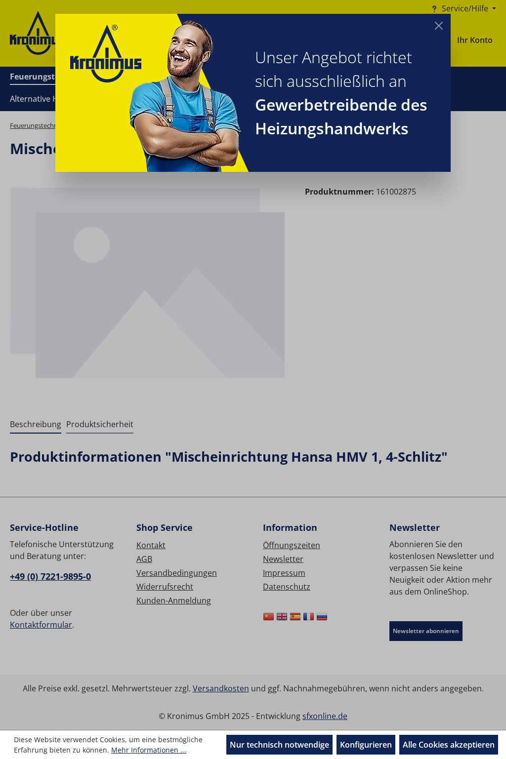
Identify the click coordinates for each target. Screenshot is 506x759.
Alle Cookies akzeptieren (449, 744)
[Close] (439, 26)
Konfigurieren (366, 744)
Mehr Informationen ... (148, 750)
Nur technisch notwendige (279, 744)
